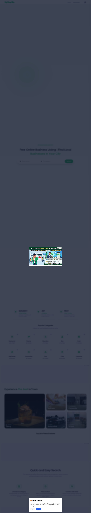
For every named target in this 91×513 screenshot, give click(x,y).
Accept (38, 509)
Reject (32, 509)
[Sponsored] (45, 265)
